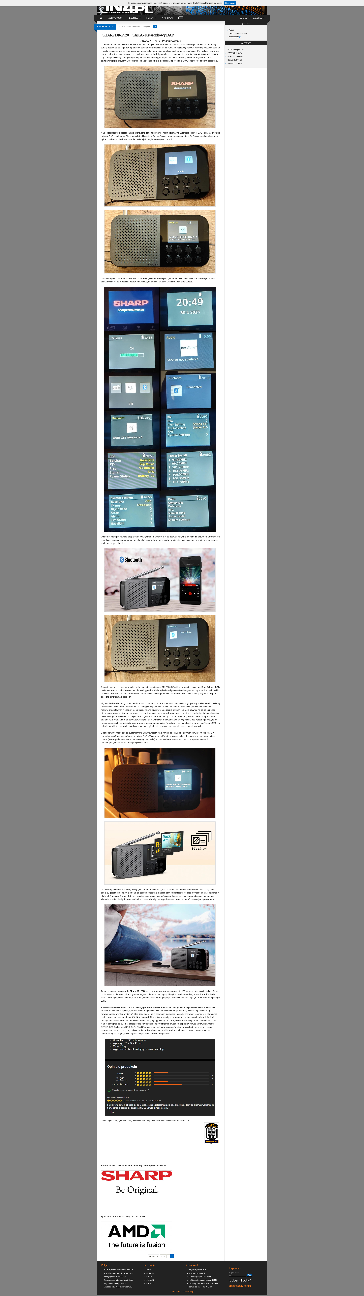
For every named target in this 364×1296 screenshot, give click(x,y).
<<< (163, 1256)
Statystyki (150, 1280)
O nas (148, 1270)
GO (249, 1275)
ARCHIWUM (167, 18)
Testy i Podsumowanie (238, 33)
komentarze (234, 37)
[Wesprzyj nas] (121, 1285)
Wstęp (231, 30)
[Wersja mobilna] (181, 18)
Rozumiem (230, 3)
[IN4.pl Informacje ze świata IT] (125, 8)
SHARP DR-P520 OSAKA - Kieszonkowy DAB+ (139, 35)
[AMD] (143, 1214)
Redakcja (150, 1273)
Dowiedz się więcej (214, 3)
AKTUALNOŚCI (115, 18)
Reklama (150, 1283)
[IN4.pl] (101, 18)
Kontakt (149, 1277)
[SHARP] (128, 1163)
